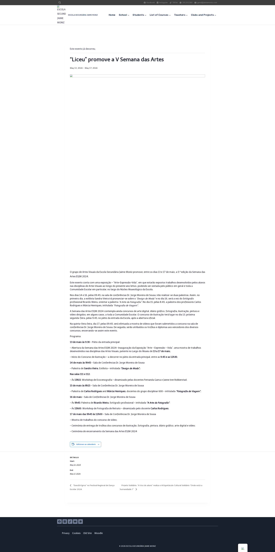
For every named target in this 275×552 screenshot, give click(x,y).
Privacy (65, 533)
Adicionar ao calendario (86, 444)
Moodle (98, 533)
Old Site (87, 533)
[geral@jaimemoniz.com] (75, 521)
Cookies (76, 533)
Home (112, 15)
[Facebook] (59, 521)
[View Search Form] (59, 2)
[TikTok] (70, 521)
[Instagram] (64, 521)
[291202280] (80, 521)
